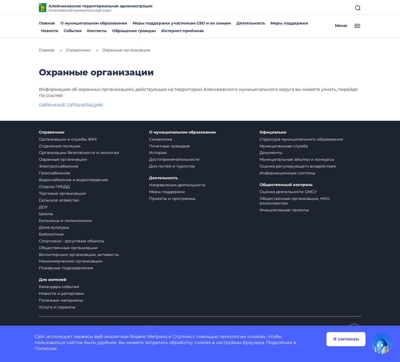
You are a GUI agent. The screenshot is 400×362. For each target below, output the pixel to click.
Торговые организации (62, 193)
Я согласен (346, 339)
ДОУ (43, 207)
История (158, 152)
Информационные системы (287, 173)
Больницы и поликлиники (65, 220)
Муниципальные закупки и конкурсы (297, 159)
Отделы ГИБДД (54, 186)
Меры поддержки (289, 23)
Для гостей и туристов (172, 166)
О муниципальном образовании (93, 23)
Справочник (51, 132)
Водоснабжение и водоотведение (73, 179)
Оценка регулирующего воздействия (298, 166)
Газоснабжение (54, 173)
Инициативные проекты (284, 210)
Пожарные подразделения (66, 267)
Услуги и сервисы (57, 307)
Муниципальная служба (284, 146)
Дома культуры (54, 227)
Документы (271, 152)
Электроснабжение (58, 166)
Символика (160, 139)
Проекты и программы (172, 198)
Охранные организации (63, 159)
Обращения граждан (134, 30)
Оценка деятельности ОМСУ (288, 191)
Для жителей (52, 279)
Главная (47, 23)
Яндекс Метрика (148, 336)
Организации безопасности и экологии (79, 152)
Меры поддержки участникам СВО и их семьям (182, 23)
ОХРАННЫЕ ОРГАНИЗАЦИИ (71, 105)
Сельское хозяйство (59, 200)
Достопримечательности (174, 159)
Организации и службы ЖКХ (68, 139)
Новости (49, 30)
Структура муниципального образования (301, 139)
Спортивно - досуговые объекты (71, 241)
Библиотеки (51, 234)
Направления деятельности (177, 184)
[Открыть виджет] (381, 343)
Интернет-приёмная (182, 30)
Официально (273, 132)
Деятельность (250, 23)
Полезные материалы (61, 300)
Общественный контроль (286, 184)
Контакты (97, 30)
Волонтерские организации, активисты (79, 254)
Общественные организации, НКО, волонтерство (295, 201)
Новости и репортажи (61, 293)
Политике (46, 348)
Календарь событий (59, 286)
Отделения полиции (60, 146)
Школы (46, 213)
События (73, 30)
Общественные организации (68, 247)
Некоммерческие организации (70, 261)
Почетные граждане (169, 146)
